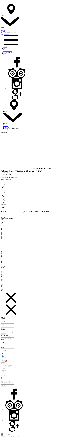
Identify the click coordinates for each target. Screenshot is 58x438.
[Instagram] (16, 88)
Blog (4, 371)
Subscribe (3, 386)
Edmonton (6, 34)
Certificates (5, 49)
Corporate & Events (7, 51)
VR (4, 48)
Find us (5, 54)
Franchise (5, 53)
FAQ (4, 368)
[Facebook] (16, 66)
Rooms (5, 47)
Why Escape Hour (7, 52)
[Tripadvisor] (16, 77)
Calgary (2, 34)
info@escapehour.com (9, 382)
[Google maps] (16, 99)
